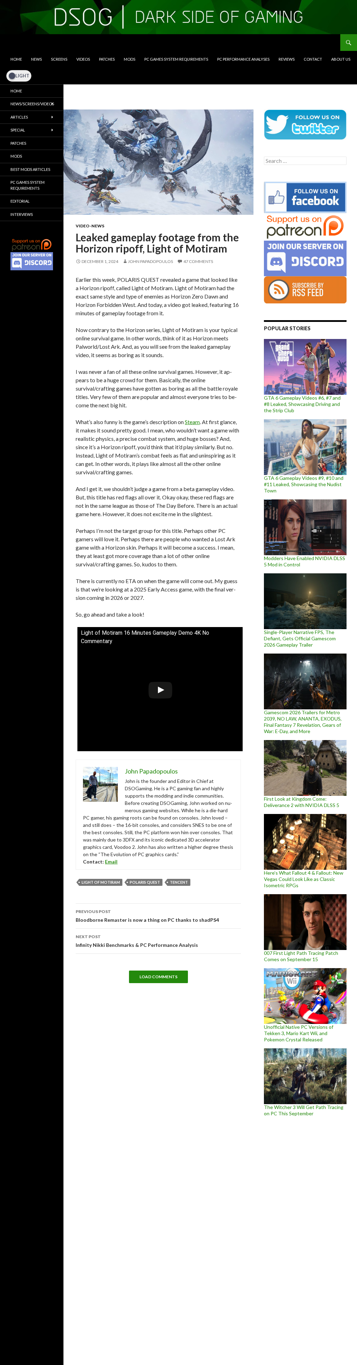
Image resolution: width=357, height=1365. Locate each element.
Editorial (20, 201)
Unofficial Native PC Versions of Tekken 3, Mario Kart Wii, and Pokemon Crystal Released (298, 1033)
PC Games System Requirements (176, 59)
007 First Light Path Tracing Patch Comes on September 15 (301, 956)
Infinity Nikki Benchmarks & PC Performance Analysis (137, 941)
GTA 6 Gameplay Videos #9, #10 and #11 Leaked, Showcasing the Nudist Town (303, 484)
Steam (192, 421)
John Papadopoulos (150, 261)
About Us (340, 59)
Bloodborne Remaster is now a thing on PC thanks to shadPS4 (147, 916)
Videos (83, 59)
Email (111, 862)
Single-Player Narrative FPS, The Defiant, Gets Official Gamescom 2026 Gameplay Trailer (300, 638)
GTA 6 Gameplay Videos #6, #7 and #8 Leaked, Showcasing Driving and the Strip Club (302, 404)
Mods (129, 59)
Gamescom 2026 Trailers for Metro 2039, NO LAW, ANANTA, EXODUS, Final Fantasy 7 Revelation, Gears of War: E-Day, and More (303, 721)
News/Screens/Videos (32, 103)
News (36, 59)
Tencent (179, 882)
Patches (107, 59)
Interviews (21, 214)
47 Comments (198, 261)
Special (17, 130)
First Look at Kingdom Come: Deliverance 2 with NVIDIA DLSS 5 (301, 802)
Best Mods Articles (30, 169)
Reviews (287, 59)
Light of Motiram (101, 882)
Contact (313, 59)
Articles (19, 117)
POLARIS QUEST (145, 882)
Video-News (90, 225)
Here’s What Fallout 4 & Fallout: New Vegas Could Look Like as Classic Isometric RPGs (303, 879)
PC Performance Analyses (243, 59)
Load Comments (158, 976)
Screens (59, 59)
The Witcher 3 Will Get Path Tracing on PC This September (303, 1110)
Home (16, 59)
